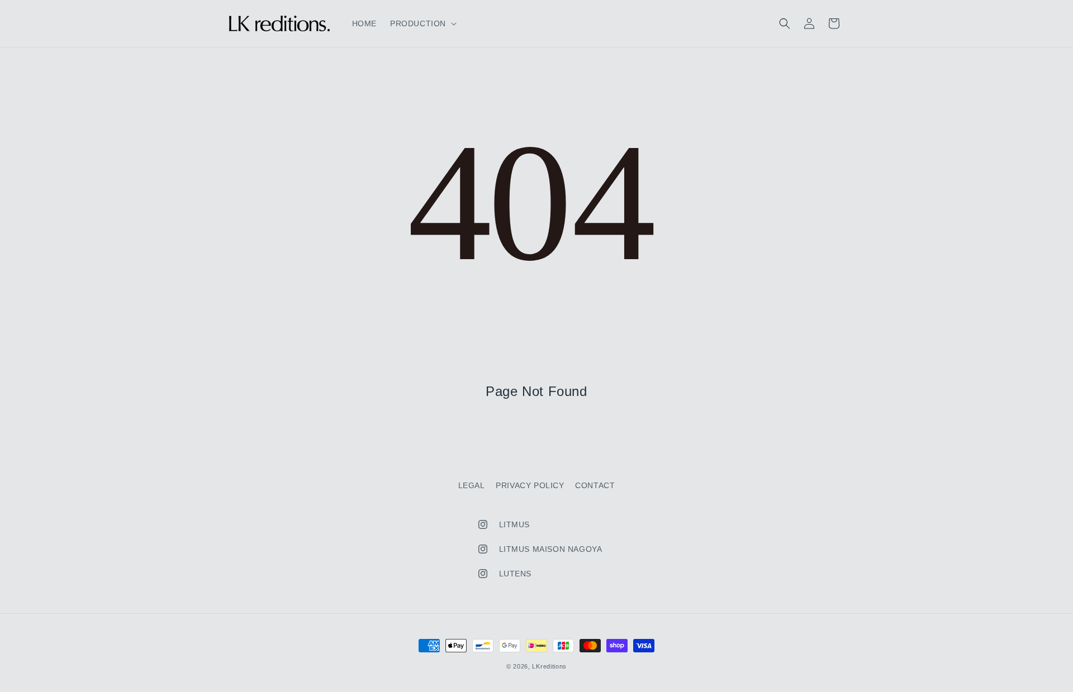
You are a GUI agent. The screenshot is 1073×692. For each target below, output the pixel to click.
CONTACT (595, 485)
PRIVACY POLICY (530, 485)
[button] (422, 23)
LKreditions (549, 666)
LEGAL (471, 485)
